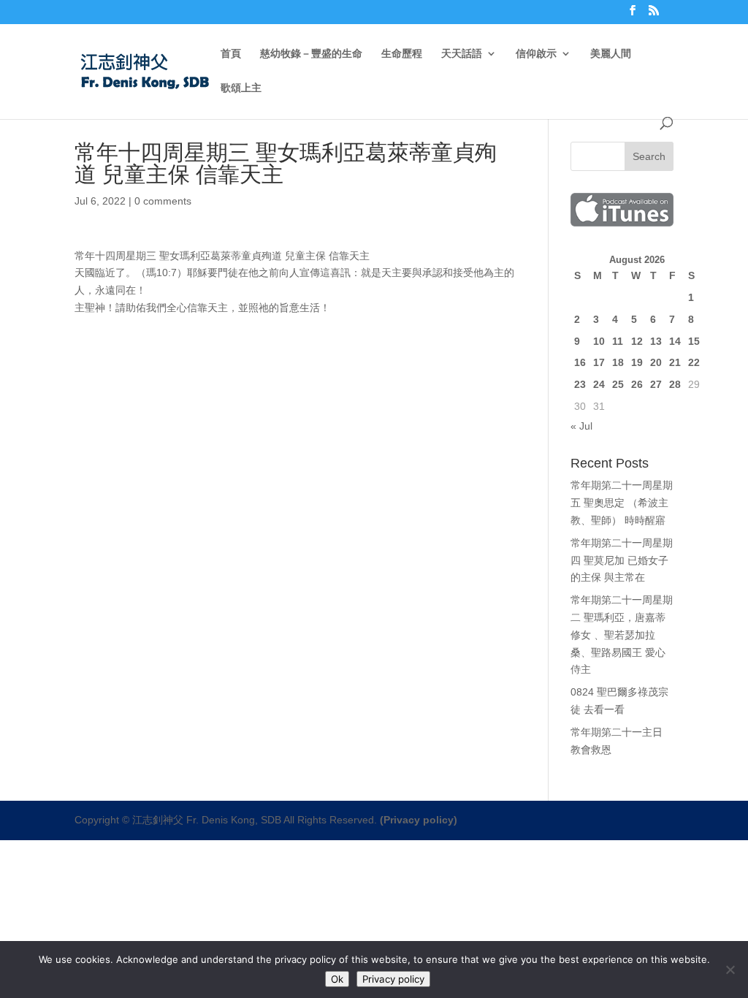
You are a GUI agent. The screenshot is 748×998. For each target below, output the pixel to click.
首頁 (231, 53)
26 (637, 384)
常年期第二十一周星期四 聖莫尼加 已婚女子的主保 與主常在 (621, 560)
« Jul (581, 426)
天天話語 (461, 53)
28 (675, 384)
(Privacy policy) (418, 820)
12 (637, 341)
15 (694, 341)
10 (599, 341)
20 (656, 362)
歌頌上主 (241, 88)
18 (618, 362)
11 (617, 341)
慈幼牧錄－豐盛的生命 (311, 53)
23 (580, 384)
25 (618, 384)
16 (580, 362)
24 (599, 384)
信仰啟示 (536, 53)
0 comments (162, 201)
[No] (729, 969)
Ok (337, 979)
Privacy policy (393, 979)
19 (637, 362)
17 (599, 362)
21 (675, 362)
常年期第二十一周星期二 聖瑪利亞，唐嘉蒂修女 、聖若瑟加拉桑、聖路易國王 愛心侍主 (621, 634)
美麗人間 (610, 53)
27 (656, 384)
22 (694, 362)
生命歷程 (401, 53)
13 (656, 341)
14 (675, 341)
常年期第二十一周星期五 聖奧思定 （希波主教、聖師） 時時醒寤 (621, 502)
